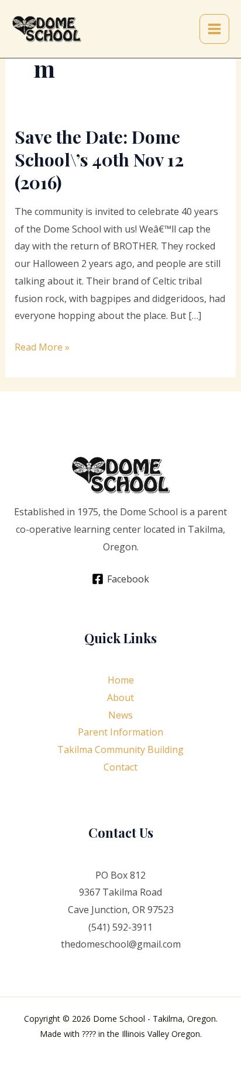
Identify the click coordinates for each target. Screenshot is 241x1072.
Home (121, 680)
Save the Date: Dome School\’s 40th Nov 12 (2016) (99, 159)
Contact (120, 767)
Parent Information (120, 732)
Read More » (42, 348)
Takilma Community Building (120, 749)
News (120, 715)
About (120, 697)
